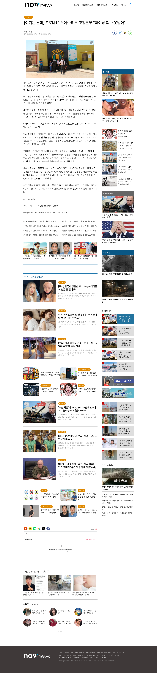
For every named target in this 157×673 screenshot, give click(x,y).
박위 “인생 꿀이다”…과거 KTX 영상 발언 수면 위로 (65, 623)
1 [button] (58, 631)
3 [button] (61, 631)
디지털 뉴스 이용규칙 (112, 652)
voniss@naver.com (49, 205)
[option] (34, 586)
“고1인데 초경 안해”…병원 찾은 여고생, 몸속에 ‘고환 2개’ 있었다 (83, 594)
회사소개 (67, 652)
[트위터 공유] (120, 34)
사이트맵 (121, 652)
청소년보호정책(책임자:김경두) (96, 652)
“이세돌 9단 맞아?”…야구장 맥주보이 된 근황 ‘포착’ (90, 613)
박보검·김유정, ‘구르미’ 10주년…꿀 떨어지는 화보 (39, 623)
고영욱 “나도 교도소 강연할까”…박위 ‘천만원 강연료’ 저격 (65, 613)
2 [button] (60, 631)
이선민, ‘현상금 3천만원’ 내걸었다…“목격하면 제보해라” (39, 613)
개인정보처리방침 (82, 652)
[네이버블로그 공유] (130, 34)
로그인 (61, 652)
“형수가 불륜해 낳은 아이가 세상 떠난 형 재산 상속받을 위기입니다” (33, 594)
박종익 (26, 32)
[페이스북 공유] (114, 34)
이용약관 (73, 652)
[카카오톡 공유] (125, 34)
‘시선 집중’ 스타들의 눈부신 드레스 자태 (89, 622)
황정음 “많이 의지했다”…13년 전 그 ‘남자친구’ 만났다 (59, 594)
